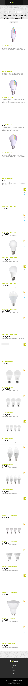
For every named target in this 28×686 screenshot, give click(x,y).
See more (14, 49)
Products (14, 665)
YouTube (14, 670)
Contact (14, 668)
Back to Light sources (14, 7)
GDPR (14, 673)
